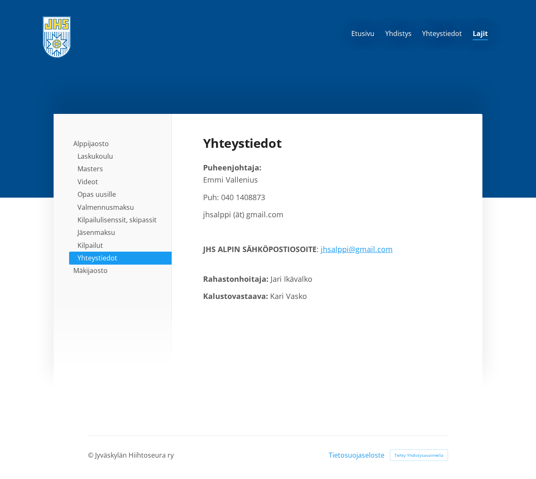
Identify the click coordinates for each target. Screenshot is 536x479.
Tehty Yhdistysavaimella (418, 455)
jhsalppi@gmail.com (357, 249)
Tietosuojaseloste (356, 455)
